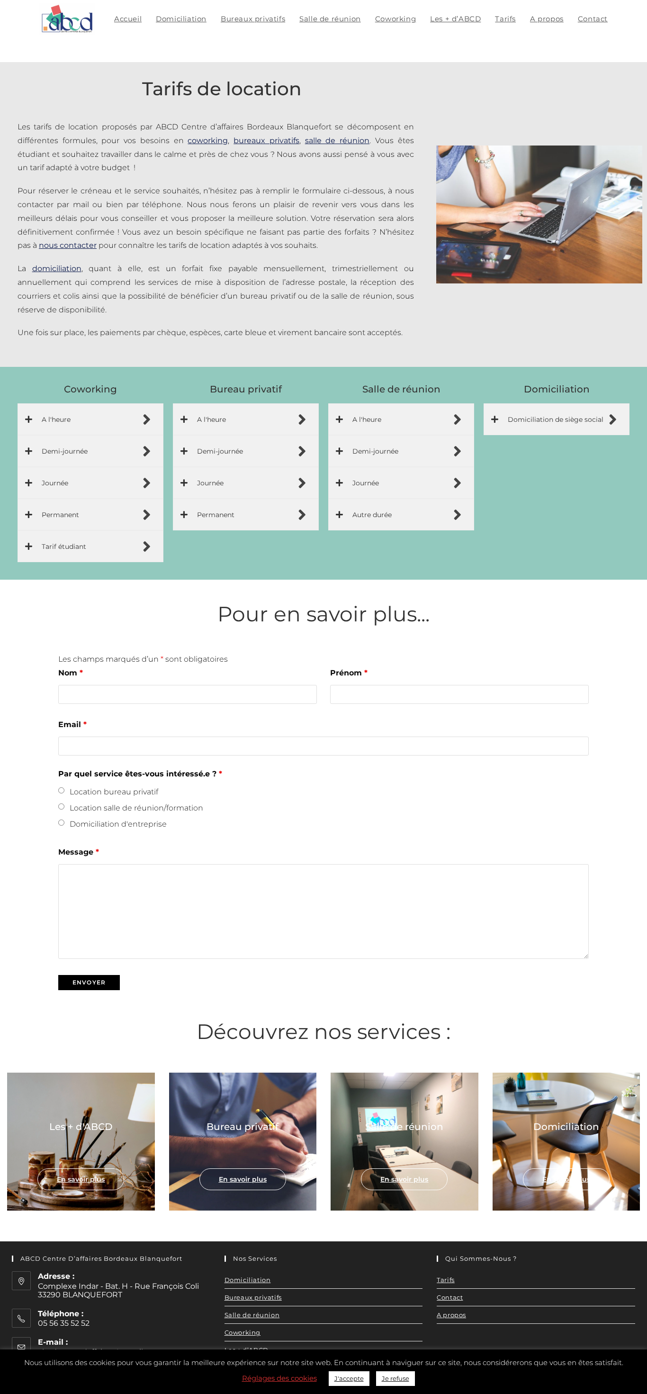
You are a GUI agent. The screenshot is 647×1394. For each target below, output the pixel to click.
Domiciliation (248, 1280)
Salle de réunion (252, 1315)
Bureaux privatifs (253, 1297)
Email (72, 724)
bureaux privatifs (266, 140)
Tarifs (446, 1280)
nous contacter (68, 245)
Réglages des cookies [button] (279, 1378)
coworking (208, 140)
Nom (70, 672)
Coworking (243, 1332)
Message (78, 851)
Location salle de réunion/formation (136, 807)
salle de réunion (337, 140)
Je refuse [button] (395, 1378)
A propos (451, 1315)
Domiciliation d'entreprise (118, 824)
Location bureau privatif (114, 791)
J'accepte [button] (349, 1378)
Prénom (349, 672)
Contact (450, 1297)
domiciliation (56, 268)
